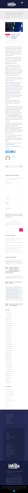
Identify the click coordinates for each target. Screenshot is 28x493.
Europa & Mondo (8, 42)
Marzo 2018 (8, 363)
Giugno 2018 (8, 356)
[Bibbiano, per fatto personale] (21, 166)
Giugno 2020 (8, 321)
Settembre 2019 (9, 325)
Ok (14, 491)
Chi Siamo (8, 435)
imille (6, 40)
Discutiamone (9, 419)
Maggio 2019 (8, 334)
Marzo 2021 (8, 313)
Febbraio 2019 (9, 340)
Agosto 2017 (8, 377)
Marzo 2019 (8, 338)
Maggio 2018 (8, 359)
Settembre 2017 (9, 375)
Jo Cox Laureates (9, 423)
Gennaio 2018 (9, 367)
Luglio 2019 (8, 329)
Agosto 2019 (8, 327)
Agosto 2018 (8, 352)
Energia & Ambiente (10, 393)
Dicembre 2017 (9, 369)
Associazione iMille (10, 414)
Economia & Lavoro (12, 40)
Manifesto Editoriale (10, 417)
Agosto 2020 (8, 317)
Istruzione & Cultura (10, 400)
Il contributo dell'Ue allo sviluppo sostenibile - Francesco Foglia (14, 269)
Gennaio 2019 (9, 342)
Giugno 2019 (8, 331)
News (18, 42)
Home (7, 433)
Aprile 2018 (8, 361)
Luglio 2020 (8, 319)
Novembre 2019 (9, 323)
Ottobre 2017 (9, 373)
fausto (10, 304)
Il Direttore (14, 42)
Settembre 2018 (9, 350)
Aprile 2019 (8, 336)
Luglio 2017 (8, 379)
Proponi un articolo (10, 437)
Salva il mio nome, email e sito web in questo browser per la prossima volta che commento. (14, 215)
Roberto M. (11, 282)
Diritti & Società (9, 389)
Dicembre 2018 (9, 344)
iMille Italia (8, 421)
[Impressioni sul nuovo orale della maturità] (7, 166)
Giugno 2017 (8, 381)
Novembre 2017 (9, 371)
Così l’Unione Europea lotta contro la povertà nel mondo (12, 271)
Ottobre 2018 (9, 348)
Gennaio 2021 (9, 315)
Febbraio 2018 (9, 365)
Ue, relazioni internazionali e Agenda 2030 (13, 245)
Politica (7, 404)
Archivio (7, 439)
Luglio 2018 (8, 354)
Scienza (7, 406)
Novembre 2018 (9, 346)
